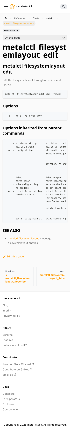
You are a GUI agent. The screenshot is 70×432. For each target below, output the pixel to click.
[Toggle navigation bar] (6, 6)
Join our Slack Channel (17, 364)
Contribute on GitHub (16, 369)
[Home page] (6, 18)
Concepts (8, 393)
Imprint (7, 310)
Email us (8, 374)
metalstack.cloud (13, 345)
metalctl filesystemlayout (23, 238)
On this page (12, 37)
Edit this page (15, 256)
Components (10, 409)
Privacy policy (11, 315)
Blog (5, 305)
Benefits (8, 334)
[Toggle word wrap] (57, 143)
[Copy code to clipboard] (63, 93)
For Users (8, 404)
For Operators (11, 399)
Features (8, 340)
